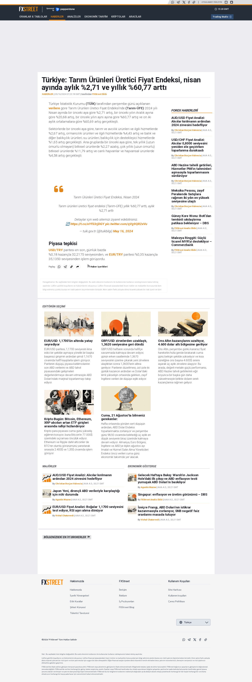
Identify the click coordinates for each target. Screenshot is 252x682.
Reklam (123, 595)
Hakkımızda (77, 581)
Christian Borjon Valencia (187, 130)
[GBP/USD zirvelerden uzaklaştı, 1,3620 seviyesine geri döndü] (126, 323)
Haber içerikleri (99, 266)
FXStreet (24, 7)
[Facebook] (189, 2)
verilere (54, 108)
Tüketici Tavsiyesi (79, 613)
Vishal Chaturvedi (64, 515)
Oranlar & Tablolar (33, 16)
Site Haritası (174, 589)
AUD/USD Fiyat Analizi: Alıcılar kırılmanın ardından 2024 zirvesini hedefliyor (190, 121)
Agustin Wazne (63, 499)
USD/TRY (56, 250)
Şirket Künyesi (78, 607)
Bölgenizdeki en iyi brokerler (65, 537)
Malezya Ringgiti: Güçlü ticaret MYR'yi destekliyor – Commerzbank (191, 241)
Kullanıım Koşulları (179, 581)
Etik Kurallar (76, 601)
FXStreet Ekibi (99, 94)
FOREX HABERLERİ (184, 110)
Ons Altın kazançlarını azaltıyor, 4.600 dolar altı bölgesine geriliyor (182, 342)
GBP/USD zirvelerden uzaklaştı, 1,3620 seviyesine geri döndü (124, 342)
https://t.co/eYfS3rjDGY (87, 224)
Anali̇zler (74, 16)
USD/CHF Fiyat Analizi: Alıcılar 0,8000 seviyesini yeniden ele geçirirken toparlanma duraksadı (189, 145)
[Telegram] (178, 2)
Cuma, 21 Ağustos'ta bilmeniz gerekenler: (123, 417)
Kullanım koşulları (177, 595)
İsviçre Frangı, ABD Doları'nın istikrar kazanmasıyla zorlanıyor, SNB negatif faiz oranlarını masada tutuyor (168, 510)
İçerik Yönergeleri (79, 595)
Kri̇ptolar (118, 16)
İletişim (123, 589)
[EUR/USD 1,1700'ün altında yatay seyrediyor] (69, 323)
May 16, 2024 (123, 231)
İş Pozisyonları (126, 601)
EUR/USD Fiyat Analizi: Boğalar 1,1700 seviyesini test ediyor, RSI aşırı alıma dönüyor (88, 508)
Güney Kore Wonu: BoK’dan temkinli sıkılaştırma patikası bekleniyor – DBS (191, 219)
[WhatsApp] (172, 2)
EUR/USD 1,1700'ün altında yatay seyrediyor (68, 342)
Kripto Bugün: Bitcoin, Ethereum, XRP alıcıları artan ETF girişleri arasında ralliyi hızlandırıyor (68, 422)
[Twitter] (184, 2)
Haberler (57, 16)
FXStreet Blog (126, 607)
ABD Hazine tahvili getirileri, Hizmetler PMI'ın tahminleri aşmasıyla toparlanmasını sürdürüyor (191, 170)
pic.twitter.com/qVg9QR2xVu (126, 224)
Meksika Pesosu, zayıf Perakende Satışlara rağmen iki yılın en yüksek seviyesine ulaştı (190, 196)
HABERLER (47, 94)
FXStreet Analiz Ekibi (185, 228)
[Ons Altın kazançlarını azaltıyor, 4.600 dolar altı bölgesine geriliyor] (183, 323)
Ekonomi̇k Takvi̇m (96, 16)
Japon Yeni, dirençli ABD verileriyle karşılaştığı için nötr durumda (86, 492)
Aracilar (135, 16)
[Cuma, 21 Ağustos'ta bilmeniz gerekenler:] (126, 398)
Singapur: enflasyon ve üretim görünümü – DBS (172, 494)
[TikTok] (194, 2)
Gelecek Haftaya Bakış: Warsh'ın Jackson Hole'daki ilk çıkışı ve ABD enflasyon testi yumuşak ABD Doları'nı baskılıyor (168, 478)
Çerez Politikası (176, 601)
